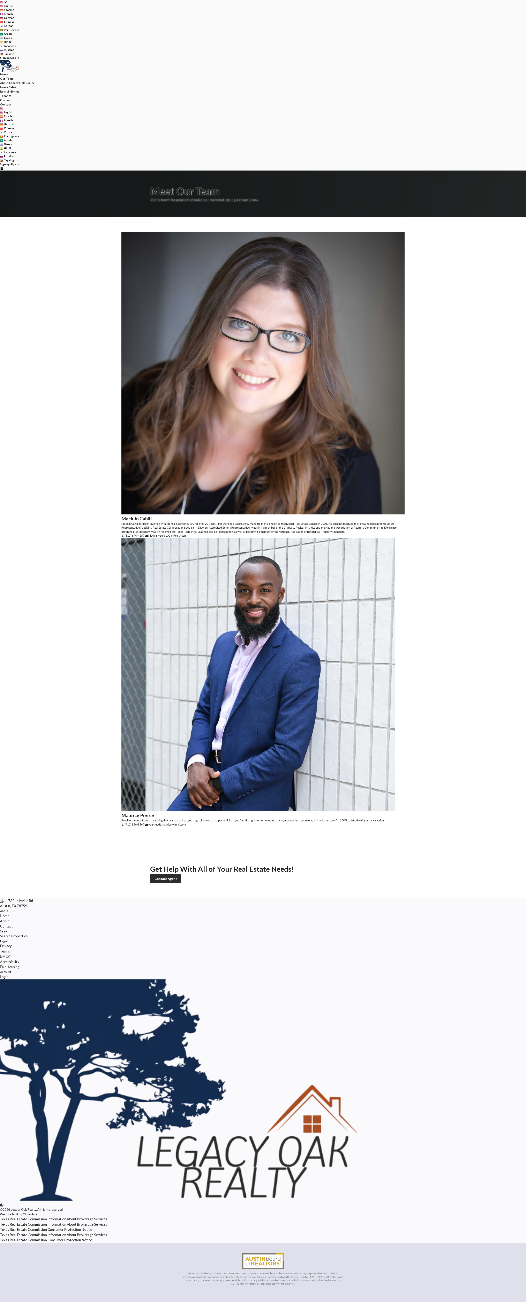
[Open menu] (1, 168)
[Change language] (3, 2)
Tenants (5, 95)
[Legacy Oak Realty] (183, 1199)
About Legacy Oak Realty (17, 83)
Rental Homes (9, 91)
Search (4, 931)
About (4, 911)
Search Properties (14, 936)
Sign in (14, 58)
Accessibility (9, 962)
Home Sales (8, 87)
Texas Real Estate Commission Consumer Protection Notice (46, 1229)
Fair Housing (10, 967)
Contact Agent (166, 879)
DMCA (5, 956)
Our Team (7, 78)
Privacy (6, 946)
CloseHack (30, 1214)
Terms (5, 951)
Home (4, 74)
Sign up (5, 58)
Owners (5, 100)
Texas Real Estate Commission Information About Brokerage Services (53, 1219)
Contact (6, 104)
